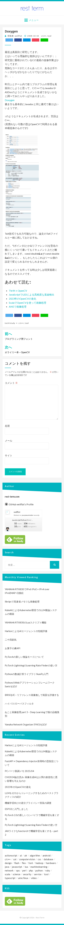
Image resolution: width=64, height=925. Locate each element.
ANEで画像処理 (17, 306)
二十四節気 (10, 639)
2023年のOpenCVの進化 (22, 298)
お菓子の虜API (12, 648)
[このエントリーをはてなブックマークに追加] (27, 40)
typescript (10, 878)
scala (7, 874)
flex (24, 863)
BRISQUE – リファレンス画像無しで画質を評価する (32, 695)
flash (16, 863)
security (27, 874)
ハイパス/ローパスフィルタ (19, 703)
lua (26, 866)
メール (8, 440)
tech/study (10, 323)
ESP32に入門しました (16, 809)
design (8, 863)
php (31, 870)
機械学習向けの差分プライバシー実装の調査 (28, 802)
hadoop (39, 863)
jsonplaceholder (27, 515)
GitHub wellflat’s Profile (21, 504)
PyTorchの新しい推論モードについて (24, 656)
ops (18, 870)
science (16, 874)
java (7, 866)
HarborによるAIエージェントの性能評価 (26, 631)
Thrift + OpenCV (18, 290)
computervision (27, 859)
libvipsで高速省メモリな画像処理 (22, 601)
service (37, 874)
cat (14, 859)
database (48, 859)
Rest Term (40, 917)
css (39, 859)
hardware (51, 863)
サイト (8, 455)
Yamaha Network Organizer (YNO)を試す (26, 724)
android (46, 855)
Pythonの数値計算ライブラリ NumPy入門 (26, 674)
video (34, 878)
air (25, 855)
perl (24, 870)
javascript (17, 866)
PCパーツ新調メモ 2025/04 (19, 771)
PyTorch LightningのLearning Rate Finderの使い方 (31, 665)
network (9, 870)
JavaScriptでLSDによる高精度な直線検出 (31, 294)
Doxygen (9, 100)
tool (49, 36)
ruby (47, 870)
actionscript (11, 855)
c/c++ (43, 36)
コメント (11, 382)
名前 (7, 425)
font (30, 863)
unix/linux (23, 878)
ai (21, 855)
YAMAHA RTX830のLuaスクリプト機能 (25, 622)
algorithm (35, 855)
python (39, 870)
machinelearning (38, 866)
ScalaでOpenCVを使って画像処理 (27, 302)
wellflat (17, 512)
